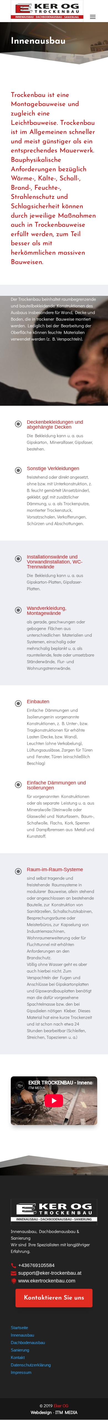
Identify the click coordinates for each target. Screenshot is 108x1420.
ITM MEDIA (66, 1412)
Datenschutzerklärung (31, 1365)
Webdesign (41, 1412)
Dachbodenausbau (28, 1342)
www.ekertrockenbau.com (46, 1281)
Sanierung (20, 1350)
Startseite (19, 1327)
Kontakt (18, 1357)
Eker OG (61, 1405)
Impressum (21, 1372)
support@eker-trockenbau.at (49, 1273)
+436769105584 (36, 1265)
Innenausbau (22, 1335)
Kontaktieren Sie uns (54, 1298)
